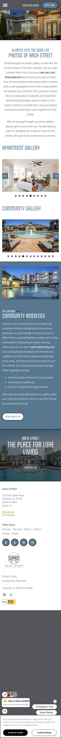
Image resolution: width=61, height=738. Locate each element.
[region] (30, 726)
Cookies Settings (44, 732)
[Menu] (5, 5)
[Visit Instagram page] (23, 542)
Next (56, 176)
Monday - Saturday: (12, 529)
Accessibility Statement (14, 580)
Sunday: (6, 533)
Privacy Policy (9, 576)
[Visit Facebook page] (6, 542)
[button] (50, 5)
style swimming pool (42, 347)
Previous (5, 176)
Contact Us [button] (30, 467)
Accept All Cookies (15, 732)
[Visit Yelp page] (15, 542)
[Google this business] (32, 542)
